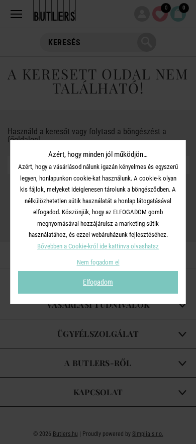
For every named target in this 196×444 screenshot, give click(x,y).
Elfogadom (98, 282)
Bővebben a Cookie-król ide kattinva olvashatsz (98, 246)
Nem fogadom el (98, 262)
